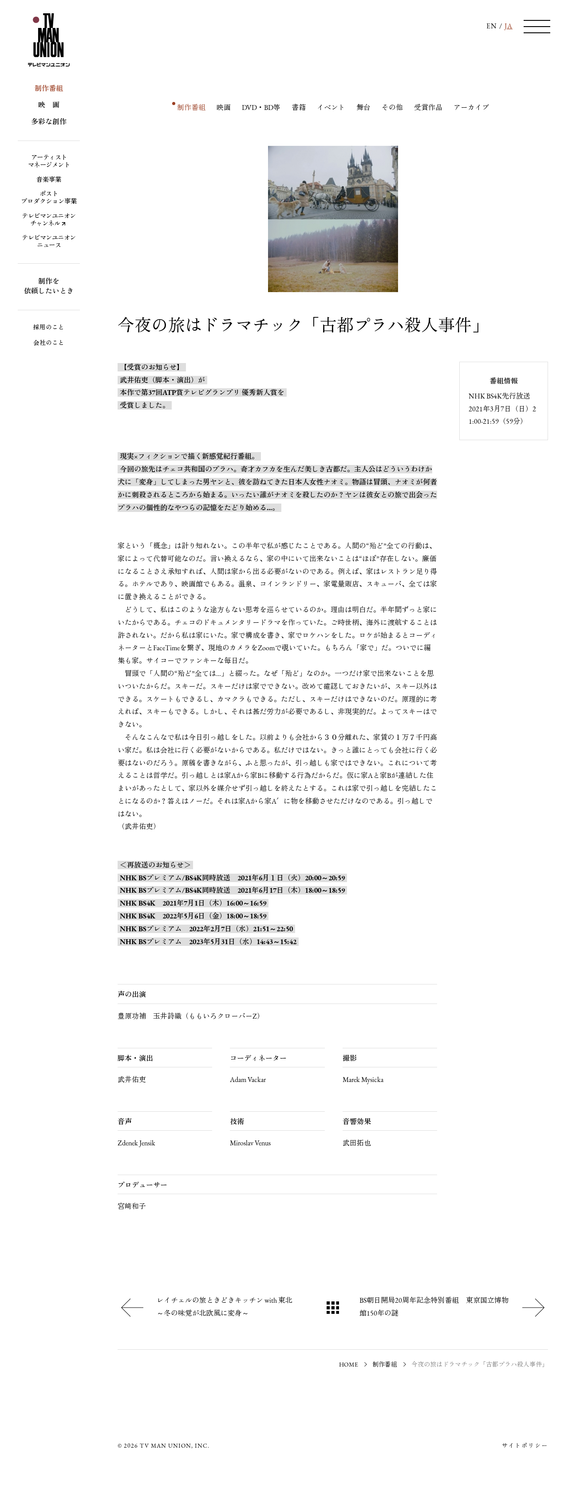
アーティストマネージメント (49, 162)
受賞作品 (428, 108)
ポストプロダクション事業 (49, 198)
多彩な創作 (49, 122)
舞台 (363, 108)
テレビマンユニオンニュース (49, 242)
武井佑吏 (134, 380)
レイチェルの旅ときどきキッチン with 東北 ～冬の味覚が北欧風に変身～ (228, 1307)
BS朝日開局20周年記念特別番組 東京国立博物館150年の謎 (434, 1307)
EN (491, 26)
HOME (348, 1365)
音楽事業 (48, 180)
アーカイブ (471, 108)
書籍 (299, 108)
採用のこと (48, 328)
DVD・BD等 (261, 108)
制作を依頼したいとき (49, 286)
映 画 (48, 105)
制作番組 (49, 89)
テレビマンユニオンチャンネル (49, 220)
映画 (224, 108)
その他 (392, 108)
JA (509, 26)
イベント (331, 108)
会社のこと (48, 343)
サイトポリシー (524, 1446)
